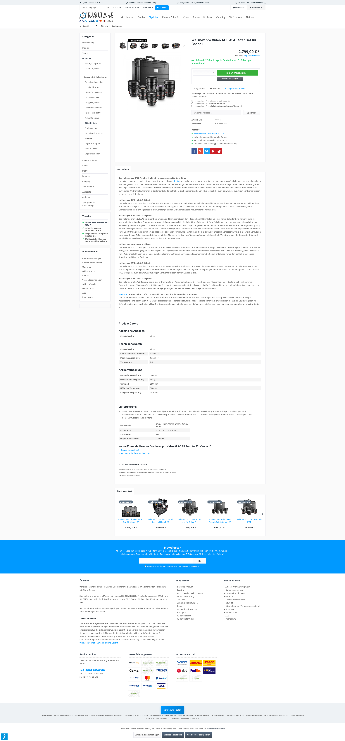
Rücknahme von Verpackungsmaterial (242, 606)
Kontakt (85, 275)
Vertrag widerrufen (172, 710)
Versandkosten (83, 715)
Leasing (180, 590)
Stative (85, 171)
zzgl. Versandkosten (252, 55)
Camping (86, 181)
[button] (230, 80)
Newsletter (230, 602)
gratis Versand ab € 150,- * (93, 2)
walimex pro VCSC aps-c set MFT (249, 520)
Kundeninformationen (92, 262)
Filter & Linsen (91, 148)
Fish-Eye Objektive (92, 63)
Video (84, 165)
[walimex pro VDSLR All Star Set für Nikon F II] (190, 507)
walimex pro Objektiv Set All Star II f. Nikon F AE (160, 520)
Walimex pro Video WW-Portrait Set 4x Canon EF (220, 520)
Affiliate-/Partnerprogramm (237, 586)
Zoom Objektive (91, 97)
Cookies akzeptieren (172, 734)
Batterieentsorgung (234, 590)
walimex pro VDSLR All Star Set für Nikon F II (190, 520)
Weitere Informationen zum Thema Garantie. (100, 642)
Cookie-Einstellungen (91, 258)
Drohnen (86, 176)
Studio (85, 53)
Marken (85, 48)
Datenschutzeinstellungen (147, 734)
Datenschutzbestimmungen (161, 566)
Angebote (86, 192)
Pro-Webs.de (194, 718)
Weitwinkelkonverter (93, 133)
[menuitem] (95, 7)
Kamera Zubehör (90, 160)
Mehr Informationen (216, 728)
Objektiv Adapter (92, 143)
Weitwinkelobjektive (93, 82)
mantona (123, 294)
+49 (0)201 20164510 (92, 670)
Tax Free (181, 599)
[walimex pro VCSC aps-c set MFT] (249, 507)
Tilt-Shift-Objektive (93, 92)
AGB (84, 293)
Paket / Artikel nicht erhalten (190, 593)
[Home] (122, 17)
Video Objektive (91, 118)
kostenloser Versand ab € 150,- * (97, 223)
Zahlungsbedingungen (187, 602)
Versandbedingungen (92, 280)
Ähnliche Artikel (124, 491)
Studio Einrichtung (185, 596)
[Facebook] (194, 151)
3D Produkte (88, 186)
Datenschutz (88, 288)
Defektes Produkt (185, 586)
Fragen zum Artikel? (236, 88)
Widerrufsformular (185, 619)
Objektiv (176, 181)
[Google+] (200, 151)
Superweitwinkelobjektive (95, 77)
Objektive (86, 58)
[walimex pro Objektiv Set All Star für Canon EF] (131, 507)
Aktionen (86, 197)
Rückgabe (181, 612)
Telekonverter (90, 128)
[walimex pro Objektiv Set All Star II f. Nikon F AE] (160, 507)
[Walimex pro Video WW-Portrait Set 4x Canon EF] (219, 507)
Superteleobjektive (93, 107)
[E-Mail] (219, 151)
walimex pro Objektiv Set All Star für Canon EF (131, 520)
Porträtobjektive (91, 87)
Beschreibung (123, 169)
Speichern (251, 112)
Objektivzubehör (92, 153)
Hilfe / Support (89, 271)
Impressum (87, 297)
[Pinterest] (213, 151)
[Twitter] (207, 151)
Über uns (86, 267)
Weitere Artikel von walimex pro (135, 453)
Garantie (229, 596)
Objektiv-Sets (90, 123)
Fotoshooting (88, 42)
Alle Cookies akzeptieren (198, 734)
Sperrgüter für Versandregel (88, 204)
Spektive (88, 138)
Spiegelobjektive (91, 102)
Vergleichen (199, 88)
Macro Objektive (91, 68)
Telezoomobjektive (92, 112)
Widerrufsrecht (89, 284)
